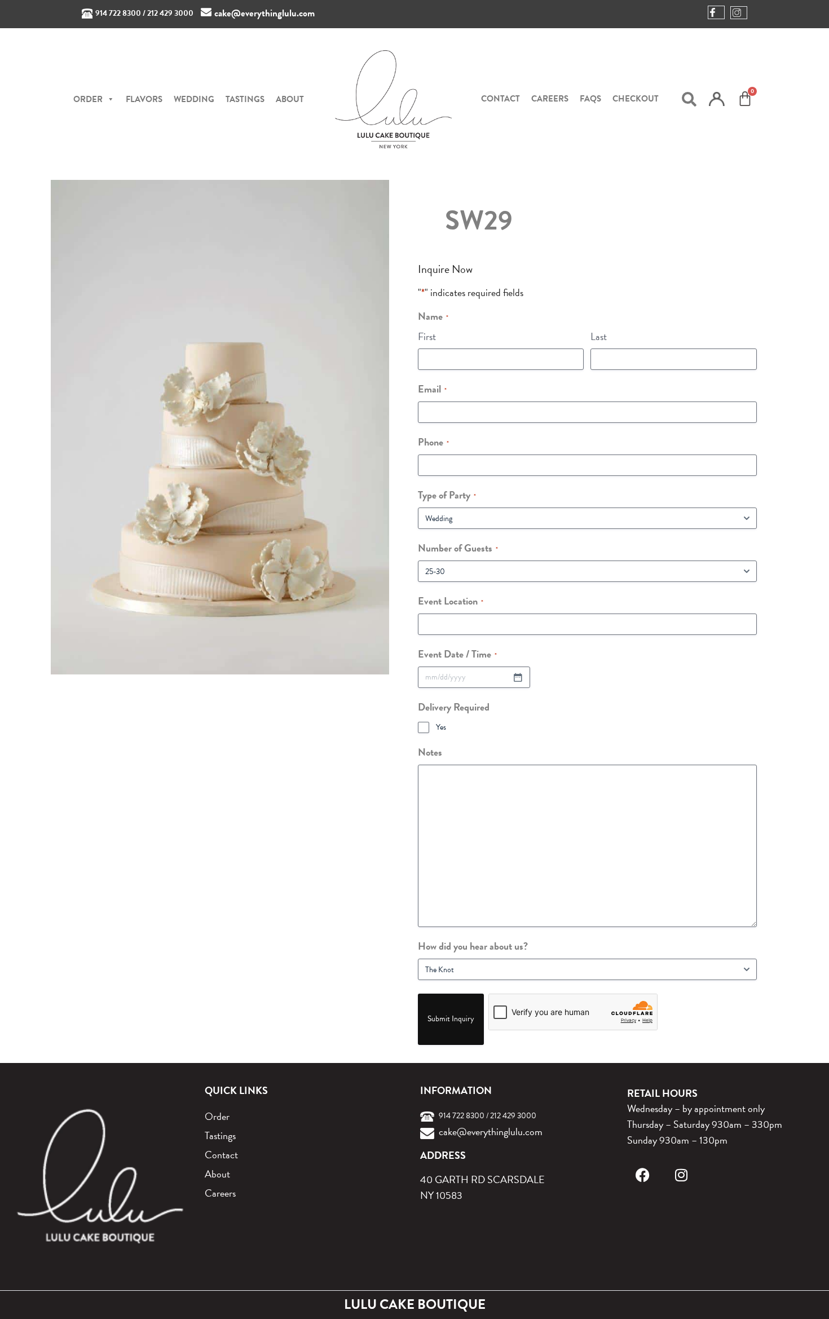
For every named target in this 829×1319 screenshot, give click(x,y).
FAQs (590, 98)
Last (598, 336)
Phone (433, 441)
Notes (430, 752)
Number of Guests (458, 547)
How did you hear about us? (473, 946)
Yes (441, 727)
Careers (549, 98)
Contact (500, 98)
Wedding (194, 99)
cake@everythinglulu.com (264, 13)
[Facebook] (642, 1174)
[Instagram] (680, 1174)
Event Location (450, 600)
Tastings (245, 99)
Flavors (144, 99)
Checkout (635, 98)
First (427, 336)
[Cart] (745, 99)
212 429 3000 (170, 13)
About (290, 99)
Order (217, 1116)
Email (432, 388)
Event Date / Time (457, 653)
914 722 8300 (118, 13)
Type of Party (447, 494)
